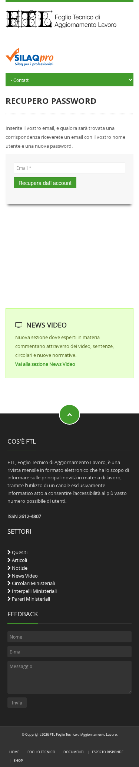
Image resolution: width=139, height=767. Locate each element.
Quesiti (19, 552)
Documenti (73, 752)
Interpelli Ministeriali (34, 591)
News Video (24, 575)
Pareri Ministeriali (30, 598)
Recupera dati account (45, 182)
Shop (18, 760)
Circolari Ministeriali (33, 583)
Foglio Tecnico (41, 752)
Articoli (19, 560)
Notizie (19, 568)
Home (14, 752)
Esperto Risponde (107, 752)
